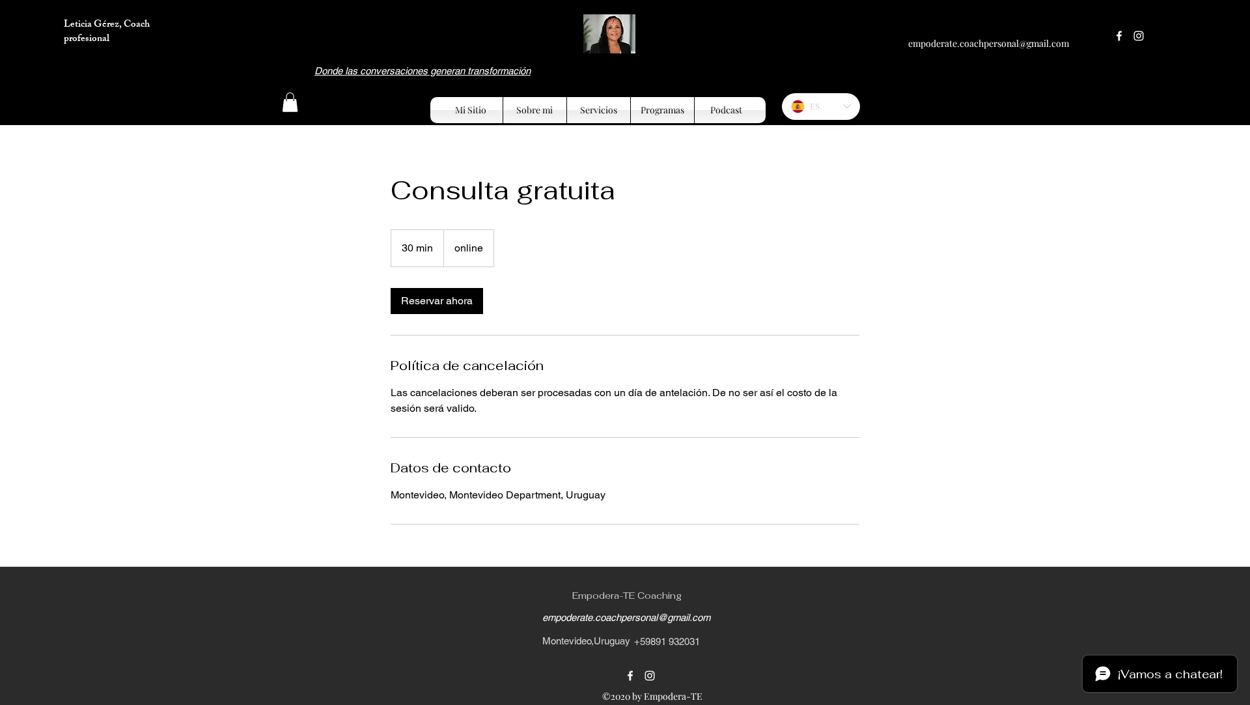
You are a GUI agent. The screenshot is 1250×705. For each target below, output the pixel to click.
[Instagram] (1138, 35)
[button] (290, 102)
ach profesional (107, 32)
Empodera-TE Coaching (627, 595)
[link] (437, 301)
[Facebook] (1119, 35)
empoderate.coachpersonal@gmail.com (988, 43)
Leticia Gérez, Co (100, 25)
